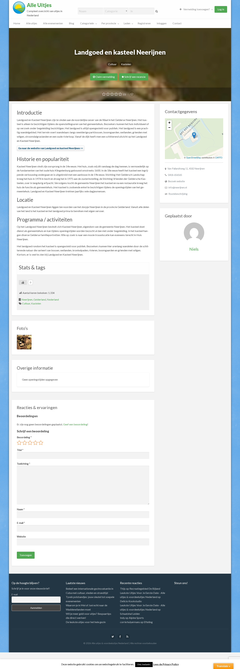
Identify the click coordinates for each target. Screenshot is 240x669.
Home (16, 23)
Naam (21, 509)
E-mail (21, 522)
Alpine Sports (136, 617)
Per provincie (108, 23)
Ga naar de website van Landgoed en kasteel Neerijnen (49, 148)
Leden (127, 23)
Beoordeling (24, 437)
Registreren (144, 23)
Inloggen (162, 23)
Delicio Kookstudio (131, 601)
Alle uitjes (31, 23)
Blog (71, 23)
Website (21, 536)
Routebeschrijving (177, 193)
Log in (220, 9)
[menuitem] (195, 9)
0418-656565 (175, 175)
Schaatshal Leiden (130, 613)
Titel (20, 449)
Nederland (53, 299)
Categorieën (87, 23)
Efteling (148, 622)
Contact (177, 23)
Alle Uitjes (39, 5)
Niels (194, 249)
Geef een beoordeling (75, 424)
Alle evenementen (53, 23)
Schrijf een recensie (134, 76)
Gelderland (39, 299)
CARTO (218, 157)
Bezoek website (176, 181)
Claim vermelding (105, 76)
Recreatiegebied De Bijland (144, 588)
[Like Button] (23, 282)
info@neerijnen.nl (177, 187)
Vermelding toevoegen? (196, 9)
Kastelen (126, 64)
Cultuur (112, 64)
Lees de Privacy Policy (166, 664)
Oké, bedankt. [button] (144, 664)
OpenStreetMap (193, 157)
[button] (194, 135)
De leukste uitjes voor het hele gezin (86, 622)
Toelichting (23, 463)
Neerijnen (27, 299)
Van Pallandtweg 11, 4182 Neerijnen (186, 168)
